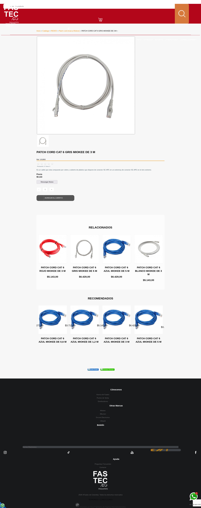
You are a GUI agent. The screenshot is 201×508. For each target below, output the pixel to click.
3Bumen (103, 414)
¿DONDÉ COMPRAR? (188, 40)
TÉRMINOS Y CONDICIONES (101, 500)
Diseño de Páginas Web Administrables (111, 507)
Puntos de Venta (103, 398)
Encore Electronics (103, 417)
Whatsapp (111, 369)
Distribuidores (103, 401)
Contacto (103, 467)
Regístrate (9, 26)
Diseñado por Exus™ (88, 507)
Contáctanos (171, 40)
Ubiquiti (103, 421)
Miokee (103, 410)
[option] (86, 85)
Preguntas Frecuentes (103, 464)
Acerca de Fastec (102, 394)
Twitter (96, 369)
